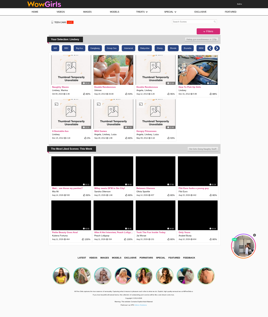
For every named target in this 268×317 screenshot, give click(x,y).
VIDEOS (93, 257)
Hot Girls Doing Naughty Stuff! (203, 149)
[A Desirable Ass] (71, 114)
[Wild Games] (113, 114)
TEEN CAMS (63, 22)
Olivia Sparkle (143, 191)
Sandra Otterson (102, 191)
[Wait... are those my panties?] (71, 171)
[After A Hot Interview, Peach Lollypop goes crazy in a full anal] (113, 215)
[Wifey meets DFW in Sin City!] (113, 171)
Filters (209, 31)
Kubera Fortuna (60, 235)
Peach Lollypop (101, 235)
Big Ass (79, 48)
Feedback (189, 257)
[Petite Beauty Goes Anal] (71, 215)
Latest (82, 257)
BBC (66, 48)
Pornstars (146, 257)
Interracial (128, 48)
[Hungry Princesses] (155, 114)
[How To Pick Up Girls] (198, 70)
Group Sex (112, 48)
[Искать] (214, 21)
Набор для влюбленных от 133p (202, 39)
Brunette (187, 48)
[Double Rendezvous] (113, 70)
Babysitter (145, 48)
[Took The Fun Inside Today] (155, 215)
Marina (64, 90)
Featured (174, 257)
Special (160, 257)
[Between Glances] (155, 171)
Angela (139, 90)
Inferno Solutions (140, 305)
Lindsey (56, 90)
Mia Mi (55, 191)
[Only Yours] (198, 215)
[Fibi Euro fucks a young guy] (198, 171)
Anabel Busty (185, 235)
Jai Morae (141, 235)
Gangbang (95, 48)
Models (116, 257)
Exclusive (130, 257)
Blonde (173, 48)
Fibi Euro (183, 191)
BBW (201, 48)
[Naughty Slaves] (71, 70)
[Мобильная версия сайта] (52, 22)
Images (104, 257)
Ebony (160, 48)
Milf (55, 48)
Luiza (113, 134)
